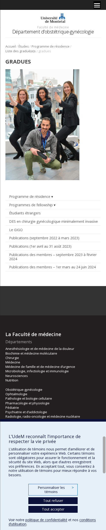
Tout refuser (53, 500)
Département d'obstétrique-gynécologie (53, 31)
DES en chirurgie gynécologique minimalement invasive (53, 221)
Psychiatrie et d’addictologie (26, 412)
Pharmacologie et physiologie (27, 403)
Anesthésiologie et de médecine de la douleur (39, 348)
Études (23, 46)
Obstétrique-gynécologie (23, 389)
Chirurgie (12, 358)
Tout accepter (53, 509)
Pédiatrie (12, 407)
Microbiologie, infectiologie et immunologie (37, 371)
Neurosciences (16, 376)
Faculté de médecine (53, 27)
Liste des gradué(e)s (20, 51)
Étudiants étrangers (25, 213)
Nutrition (11, 380)
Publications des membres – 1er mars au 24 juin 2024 (52, 267)
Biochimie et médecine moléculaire (31, 353)
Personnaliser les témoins (56, 489)
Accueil (10, 46)
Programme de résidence (51, 46)
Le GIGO (16, 229)
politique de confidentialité (46, 519)
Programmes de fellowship (31, 205)
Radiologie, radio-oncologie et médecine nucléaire (42, 416)
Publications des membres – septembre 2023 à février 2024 (53, 256)
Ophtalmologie (16, 394)
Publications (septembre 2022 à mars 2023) (44, 238)
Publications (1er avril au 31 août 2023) (40, 246)
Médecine (12, 362)
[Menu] (97, 5)
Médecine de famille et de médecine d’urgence (40, 366)
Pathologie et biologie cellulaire (28, 398)
